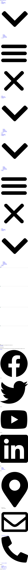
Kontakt (2, 170)
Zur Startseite (1, 345)
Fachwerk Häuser (5, 37)
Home (2, 1)
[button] (14, 67)
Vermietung (4, 130)
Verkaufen (4, 35)
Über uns (2, 132)
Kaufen (4, 34)
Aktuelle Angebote (3, 97)
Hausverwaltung (5, 36)
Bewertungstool (3, 2)
